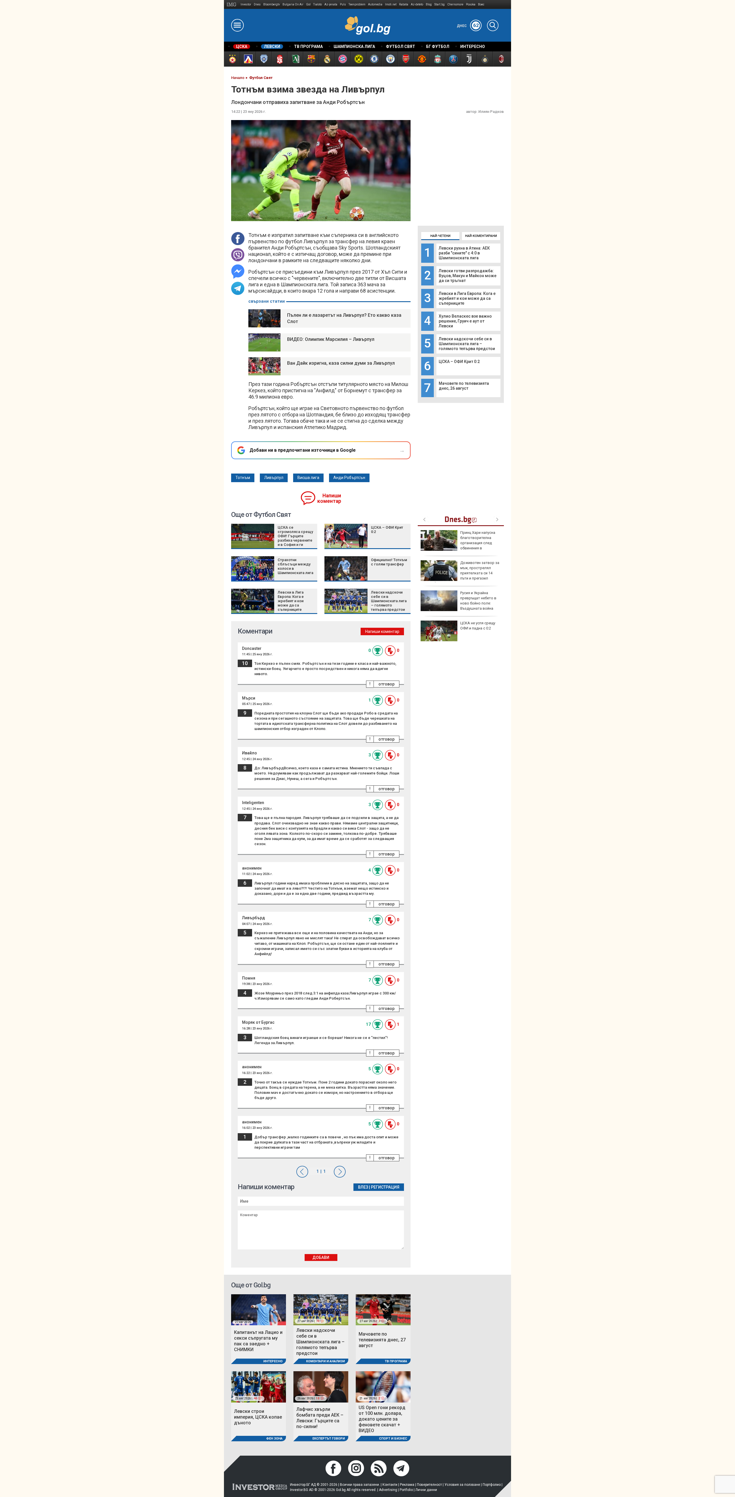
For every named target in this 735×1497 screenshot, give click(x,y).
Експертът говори (328, 1438)
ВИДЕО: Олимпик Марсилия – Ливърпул (330, 339)
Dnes (257, 4)
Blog (429, 4)
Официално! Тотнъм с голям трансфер (389, 562)
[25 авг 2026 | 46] (258, 1386)
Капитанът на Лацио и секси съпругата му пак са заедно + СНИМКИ (258, 1341)
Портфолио (492, 1485)
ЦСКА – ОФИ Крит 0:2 (459, 361)
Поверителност (429, 1485)
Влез (363, 1187)
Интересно (273, 1361)
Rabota (403, 4)
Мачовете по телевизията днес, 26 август (464, 386)
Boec (481, 4)
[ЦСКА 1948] (279, 59)
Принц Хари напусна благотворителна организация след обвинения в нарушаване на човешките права (458, 543)
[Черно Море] (263, 59)
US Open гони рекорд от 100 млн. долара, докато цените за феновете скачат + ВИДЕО (382, 1419)
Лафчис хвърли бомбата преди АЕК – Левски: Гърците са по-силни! (319, 1418)
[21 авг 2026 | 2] (383, 1386)
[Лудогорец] (295, 59)
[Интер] (484, 59)
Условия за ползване (462, 1485)
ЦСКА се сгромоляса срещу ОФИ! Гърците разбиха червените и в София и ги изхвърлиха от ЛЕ (295, 538)
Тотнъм (242, 477)
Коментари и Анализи (325, 1361)
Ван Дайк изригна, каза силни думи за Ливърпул (341, 363)
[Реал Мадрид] (326, 59)
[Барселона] (311, 59)
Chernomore (455, 4)
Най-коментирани (481, 236)
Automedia (375, 4)
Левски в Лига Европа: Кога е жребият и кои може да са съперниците (467, 298)
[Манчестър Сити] (390, 59)
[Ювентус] (469, 59)
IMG (232, 4)
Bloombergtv (271, 4)
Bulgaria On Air (293, 4)
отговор (386, 684)
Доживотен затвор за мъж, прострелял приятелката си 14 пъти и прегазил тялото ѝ (460, 573)
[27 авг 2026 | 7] (383, 1309)
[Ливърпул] (437, 59)
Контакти (389, 1485)
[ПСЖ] (453, 59)
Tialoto (317, 4)
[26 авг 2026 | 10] (320, 1386)
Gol (308, 4)
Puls (343, 4)
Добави (320, 1257)
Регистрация (385, 1187)
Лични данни (426, 1490)
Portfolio (406, 1490)
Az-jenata (330, 4)
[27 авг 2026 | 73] (320, 1309)
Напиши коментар (329, 498)
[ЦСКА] (232, 59)
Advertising (388, 1490)
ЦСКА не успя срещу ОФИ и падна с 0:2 (477, 625)
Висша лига (308, 477)
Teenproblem (357, 4)
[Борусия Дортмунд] (358, 59)
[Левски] (248, 59)
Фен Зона (274, 1438)
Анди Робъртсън (349, 477)
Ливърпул (273, 477)
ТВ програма (396, 1361)
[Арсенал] (405, 59)
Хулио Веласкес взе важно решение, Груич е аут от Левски (465, 321)
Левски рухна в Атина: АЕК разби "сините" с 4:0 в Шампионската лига (464, 253)
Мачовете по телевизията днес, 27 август (382, 1339)
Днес (468, 26)
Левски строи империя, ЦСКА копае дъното (258, 1417)
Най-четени (440, 236)
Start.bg (439, 4)
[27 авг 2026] (258, 1309)
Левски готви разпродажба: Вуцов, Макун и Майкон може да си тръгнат (467, 276)
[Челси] (374, 59)
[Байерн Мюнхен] (342, 59)
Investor (246, 4)
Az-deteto (417, 4)
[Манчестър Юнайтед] (421, 59)
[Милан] (500, 59)
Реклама (407, 1485)
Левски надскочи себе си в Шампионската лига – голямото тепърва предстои (467, 344)
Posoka (470, 4)
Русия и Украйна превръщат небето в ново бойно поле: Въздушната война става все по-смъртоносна (458, 603)
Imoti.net (390, 4)
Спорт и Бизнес (393, 1438)
